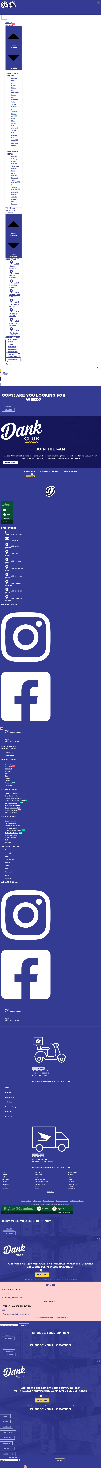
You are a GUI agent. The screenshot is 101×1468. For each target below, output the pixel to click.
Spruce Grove (72, 1184)
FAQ (12, 201)
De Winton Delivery (15, 187)
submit (24, 1325)
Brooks (4, 1186)
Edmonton (38, 1174)
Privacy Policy (26, 1201)
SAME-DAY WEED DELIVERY (45, 1030)
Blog (6, 776)
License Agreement (62, 1201)
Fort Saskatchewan (41, 1182)
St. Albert (70, 1186)
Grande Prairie (40, 1184)
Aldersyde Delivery (14, 193)
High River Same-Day (13, 122)
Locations (8, 785)
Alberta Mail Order (13, 810)
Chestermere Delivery (15, 167)
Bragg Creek (5, 1184)
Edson (37, 1177)
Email (28, 474)
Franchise (10, 783)
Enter (59, 1460)
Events (7, 771)
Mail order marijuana (44, 1125)
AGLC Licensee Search (77, 1201)
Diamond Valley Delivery (15, 830)
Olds (69, 1177)
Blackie (4, 1182)
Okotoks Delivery (14, 162)
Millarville (70, 1174)
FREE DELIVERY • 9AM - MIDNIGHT (44, 11)
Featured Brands (14, 144)
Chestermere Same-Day (13, 798)
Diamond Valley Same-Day (14, 103)
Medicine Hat (72, 1172)
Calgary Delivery (14, 158)
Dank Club (8, 769)
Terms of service (48, 1201)
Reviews (14, 204)
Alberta (4, 1174)
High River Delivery (14, 173)
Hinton (37, 1186)
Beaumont (5, 1179)
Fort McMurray (40, 1179)
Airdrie (3, 1172)
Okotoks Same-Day (14, 88)
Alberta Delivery (14, 198)
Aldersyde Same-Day (14, 130)
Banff (3, 1177)
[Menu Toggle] (4, 17)
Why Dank (8, 764)
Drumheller (39, 1172)
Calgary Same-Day (14, 81)
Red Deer (70, 1182)
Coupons (8, 778)
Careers (7, 780)
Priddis (69, 1179)
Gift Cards (10, 766)
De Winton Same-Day (14, 112)
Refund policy (37, 1201)
